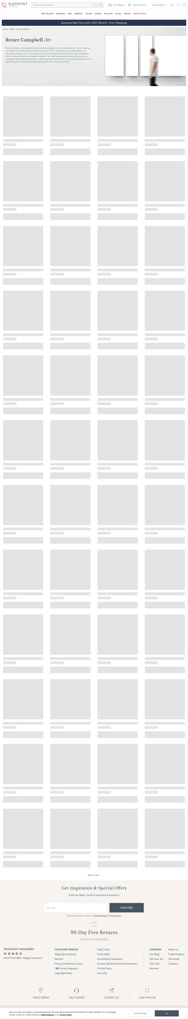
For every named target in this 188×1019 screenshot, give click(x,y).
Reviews (154, 968)
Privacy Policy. (115, 916)
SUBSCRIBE (126, 907)
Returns (59, 958)
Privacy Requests (68, 968)
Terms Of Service (100, 916)
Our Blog (154, 954)
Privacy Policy (66, 1015)
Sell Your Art (156, 958)
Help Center (103, 949)
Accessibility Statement (110, 958)
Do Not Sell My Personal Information (117, 963)
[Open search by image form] (95, 5)
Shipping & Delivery (65, 954)
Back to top (93, 875)
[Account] (172, 6)
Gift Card (154, 963)
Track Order (103, 954)
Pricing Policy (104, 968)
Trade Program (176, 954)
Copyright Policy (63, 973)
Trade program (158, 5)
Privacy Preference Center (69, 963)
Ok (167, 1013)
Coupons (173, 963)
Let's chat (102, 973)
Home (5, 29)
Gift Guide (173, 958)
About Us (173, 949)
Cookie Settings (47, 1015)
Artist (11, 29)
